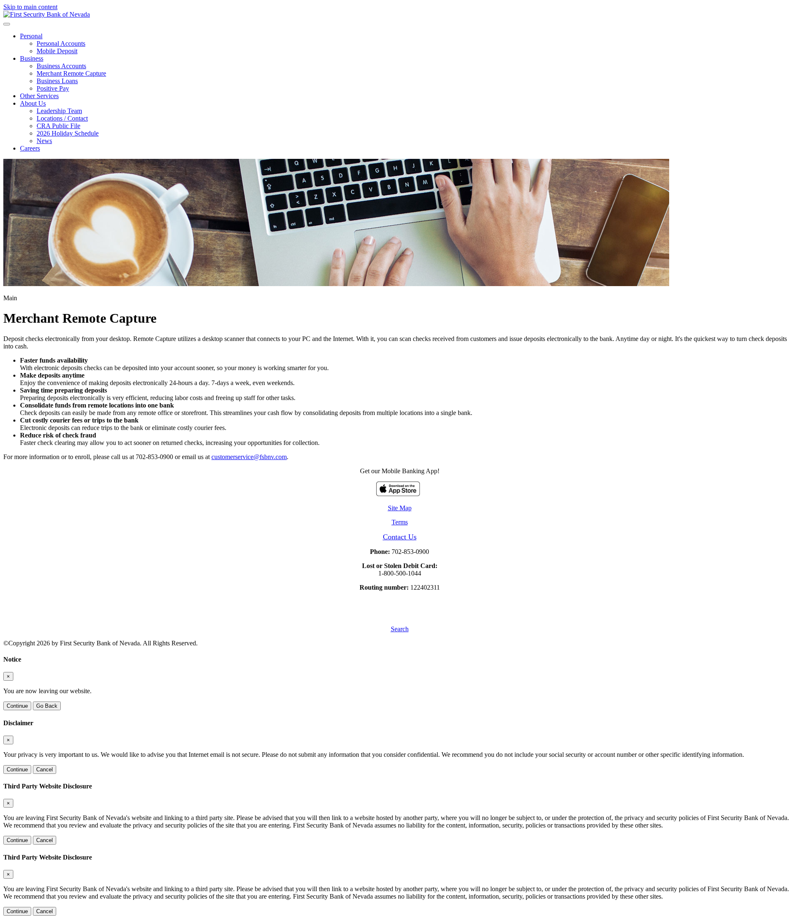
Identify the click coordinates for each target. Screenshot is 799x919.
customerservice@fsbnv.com (249, 456)
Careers (30, 148)
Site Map (400, 507)
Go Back (46, 706)
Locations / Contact (62, 118)
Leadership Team (59, 110)
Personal (31, 36)
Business (31, 58)
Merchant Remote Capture (71, 73)
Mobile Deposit (57, 50)
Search (400, 628)
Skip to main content (30, 6)
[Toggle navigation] (6, 24)
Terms (400, 522)
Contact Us (400, 537)
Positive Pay (53, 88)
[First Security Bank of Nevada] (46, 14)
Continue (17, 706)
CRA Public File (58, 125)
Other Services (39, 95)
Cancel (44, 769)
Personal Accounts (61, 43)
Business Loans (57, 80)
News (44, 140)
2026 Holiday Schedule (68, 133)
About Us (33, 103)
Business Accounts (61, 65)
